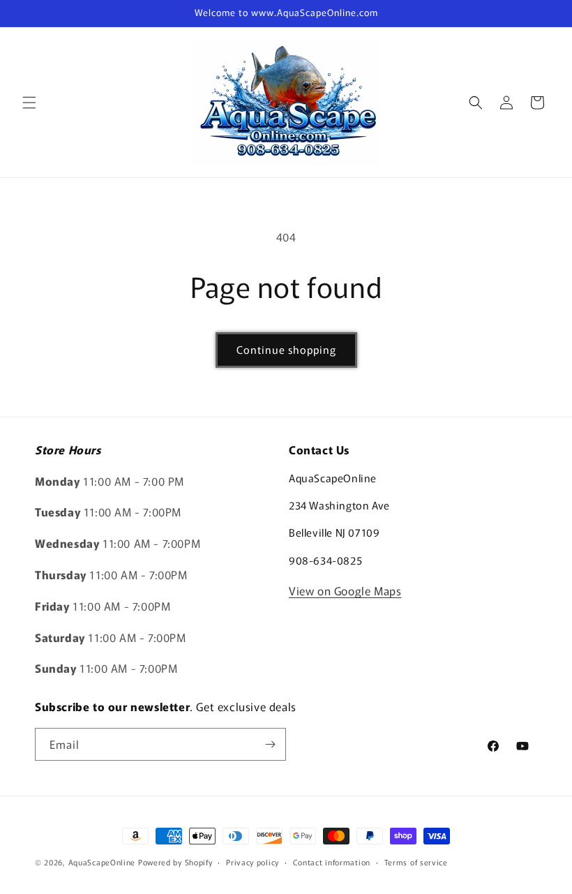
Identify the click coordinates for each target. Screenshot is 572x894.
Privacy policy (252, 861)
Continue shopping (286, 349)
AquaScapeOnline (102, 861)
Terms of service (416, 861)
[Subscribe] (270, 744)
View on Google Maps (345, 590)
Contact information (331, 861)
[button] (29, 102)
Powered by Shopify (175, 861)
